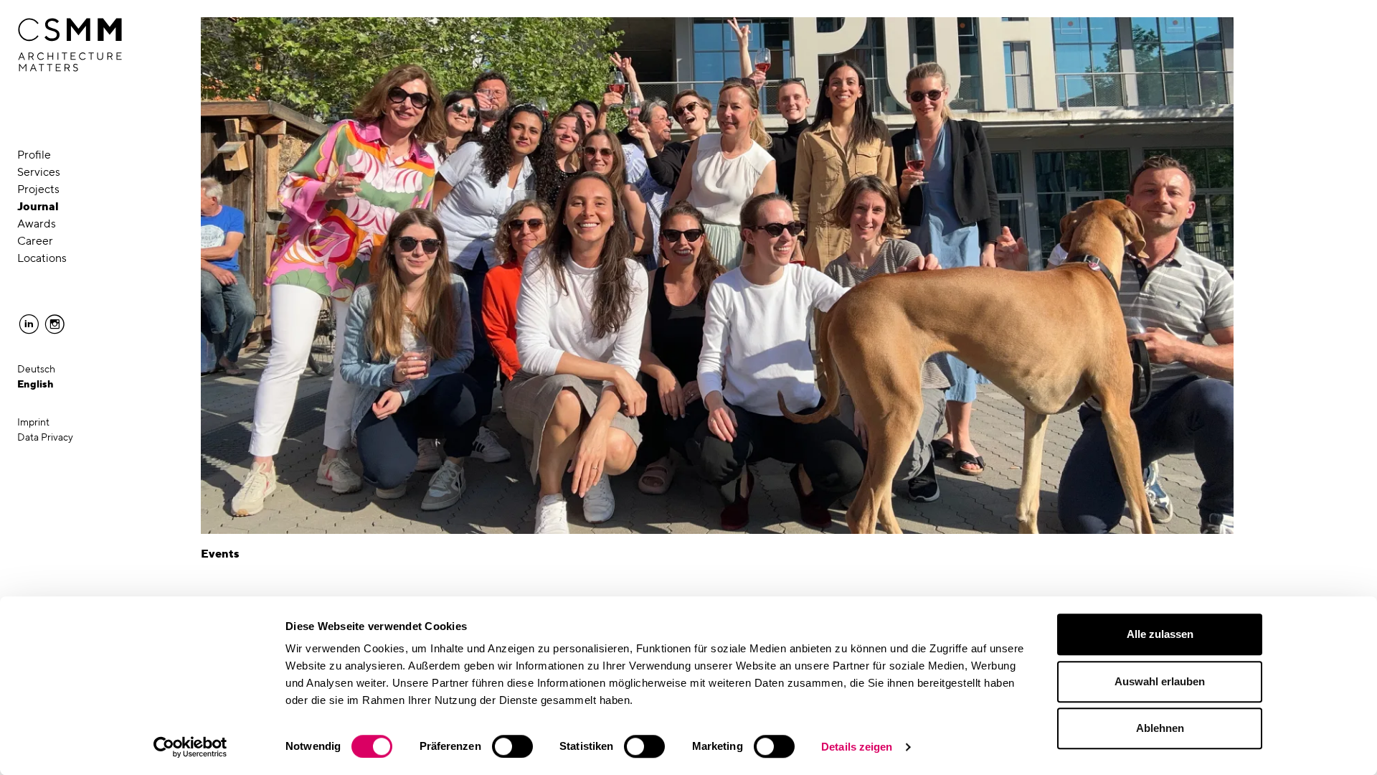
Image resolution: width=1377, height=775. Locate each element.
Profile (34, 154)
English (35, 384)
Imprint (33, 422)
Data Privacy (45, 437)
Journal (38, 206)
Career (35, 241)
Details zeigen (856, 747)
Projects (38, 189)
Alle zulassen (1160, 634)
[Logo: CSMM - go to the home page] (70, 45)
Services (38, 172)
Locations (42, 258)
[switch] (512, 746)
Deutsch (36, 369)
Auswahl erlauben (1160, 681)
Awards (36, 223)
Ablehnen (1160, 728)
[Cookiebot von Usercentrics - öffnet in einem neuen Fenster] (190, 747)
